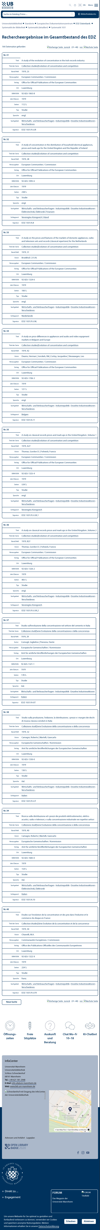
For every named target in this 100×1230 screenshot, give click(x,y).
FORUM (57, 1192)
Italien (24, 697)
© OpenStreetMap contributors (76, 1130)
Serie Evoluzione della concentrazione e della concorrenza (62, 631)
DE (80, 5)
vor (82, 47)
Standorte (29, 24)
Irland (46, 217)
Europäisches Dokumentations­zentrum (55, 24)
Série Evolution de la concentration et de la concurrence (63, 924)
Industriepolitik (62, 121)
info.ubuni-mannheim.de (24, 1083)
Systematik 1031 (58, 27)
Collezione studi (28, 631)
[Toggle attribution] (88, 1129)
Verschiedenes (28, 124)
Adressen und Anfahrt (15, 1138)
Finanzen (50, 212)
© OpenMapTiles (60, 1130)
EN (84, 5)
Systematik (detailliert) (38, 27)
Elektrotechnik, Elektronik (33, 212)
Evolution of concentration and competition (58, 66)
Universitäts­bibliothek (12, 24)
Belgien (25, 414)
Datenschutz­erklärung (49, 1226)
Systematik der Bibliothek (13, 27)
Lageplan (30, 1138)
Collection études (29, 924)
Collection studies (30, 66)
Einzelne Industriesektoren (83, 121)
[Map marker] (70, 1109)
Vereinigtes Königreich (32, 217)
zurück (66, 47)
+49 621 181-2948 (17, 1080)
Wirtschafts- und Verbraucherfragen (38, 121)
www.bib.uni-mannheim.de (22, 1086)
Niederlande (27, 316)
